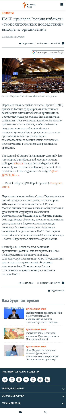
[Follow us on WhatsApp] (33, 379)
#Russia (18, 163)
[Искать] (45, 412)
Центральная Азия (36, 309)
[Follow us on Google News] (40, 379)
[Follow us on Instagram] (12, 379)
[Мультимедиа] (20, 412)
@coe (54, 171)
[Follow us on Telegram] (26, 379)
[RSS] (47, 379)
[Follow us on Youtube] (5, 379)
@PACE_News (10, 175)
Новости (8, 13)
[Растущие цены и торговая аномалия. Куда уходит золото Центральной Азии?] (14, 333)
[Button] (26, 44)
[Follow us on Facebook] (19, 379)
